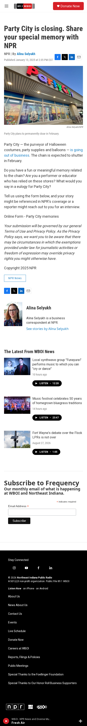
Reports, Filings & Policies (24, 657)
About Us (14, 596)
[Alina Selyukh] (13, 314)
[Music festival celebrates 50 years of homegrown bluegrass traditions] (17, 405)
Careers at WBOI (18, 648)
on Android (42, 588)
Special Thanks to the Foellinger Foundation (36, 674)
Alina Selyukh (26, 54)
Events (12, 622)
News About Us (18, 605)
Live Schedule (17, 631)
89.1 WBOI (63, 581)
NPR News (15, 278)
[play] (6, 721)
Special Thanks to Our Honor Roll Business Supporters (42, 683)
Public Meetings (18, 665)
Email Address (18, 506)
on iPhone (28, 588)
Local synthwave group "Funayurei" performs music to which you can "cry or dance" (56, 364)
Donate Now (70, 6)
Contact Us (15, 613)
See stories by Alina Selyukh (47, 329)
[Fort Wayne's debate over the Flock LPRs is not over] (17, 439)
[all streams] (81, 721)
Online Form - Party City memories (31, 216)
